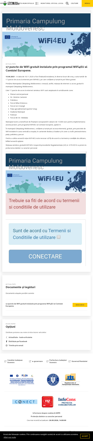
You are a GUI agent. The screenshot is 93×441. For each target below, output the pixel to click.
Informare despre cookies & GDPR (46, 413)
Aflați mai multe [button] (10, 437)
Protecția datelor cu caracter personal (46, 416)
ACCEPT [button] (85, 436)
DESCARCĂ (80, 305)
